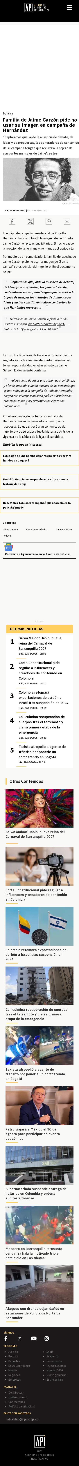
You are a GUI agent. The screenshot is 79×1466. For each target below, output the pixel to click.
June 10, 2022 (50, 329)
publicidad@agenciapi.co (22, 1419)
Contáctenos (16, 1402)
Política (8, 113)
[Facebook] (11, 1339)
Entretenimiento (19, 1365)
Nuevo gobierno (56, 1375)
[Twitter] (24, 1338)
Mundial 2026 (54, 1370)
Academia (52, 1356)
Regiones (14, 1375)
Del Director (16, 1392)
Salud (49, 1352)
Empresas (14, 1379)
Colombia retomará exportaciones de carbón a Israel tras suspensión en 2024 (43, 700)
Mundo (12, 1370)
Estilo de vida (54, 1379)
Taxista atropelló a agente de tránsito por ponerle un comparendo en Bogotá (42, 754)
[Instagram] (51, 1339)
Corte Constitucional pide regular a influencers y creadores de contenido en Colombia (40, 673)
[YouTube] (38, 1339)
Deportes (14, 1361)
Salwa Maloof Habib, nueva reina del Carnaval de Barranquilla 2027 (40, 645)
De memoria (54, 1361)
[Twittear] (30, 223)
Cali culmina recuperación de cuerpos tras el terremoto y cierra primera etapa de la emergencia (42, 727)
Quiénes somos (18, 1397)
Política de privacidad (21, 1406)
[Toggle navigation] (76, 4)
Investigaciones (56, 1365)
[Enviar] (49, 222)
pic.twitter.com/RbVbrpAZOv (46, 324)
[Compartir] (12, 222)
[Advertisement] (39, 69)
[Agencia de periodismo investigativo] (38, 7)
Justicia (13, 1352)
